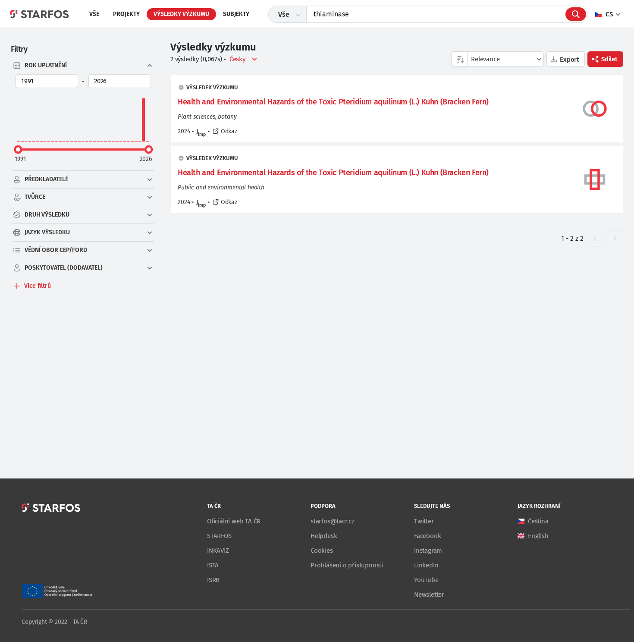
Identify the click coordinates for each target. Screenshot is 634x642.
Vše (94, 14)
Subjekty (236, 14)
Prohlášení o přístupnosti (347, 565)
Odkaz (229, 131)
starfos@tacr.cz (333, 521)
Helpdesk (324, 536)
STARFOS (219, 536)
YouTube (426, 580)
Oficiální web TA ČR (234, 521)
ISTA (213, 565)
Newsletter (429, 594)
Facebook (427, 536)
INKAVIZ (218, 550)
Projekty (126, 14)
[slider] (18, 149)
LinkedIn (426, 565)
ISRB (213, 580)
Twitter (424, 521)
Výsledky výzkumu (181, 14)
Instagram (428, 550)
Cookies (322, 550)
